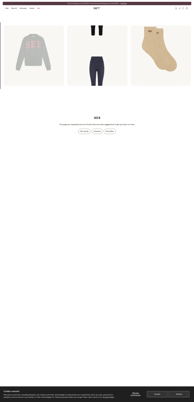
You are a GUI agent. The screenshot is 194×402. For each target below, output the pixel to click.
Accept (157, 394)
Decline (179, 394)
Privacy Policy (108, 397)
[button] (176, 8)
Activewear (97, 131)
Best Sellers (110, 131)
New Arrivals (84, 131)
